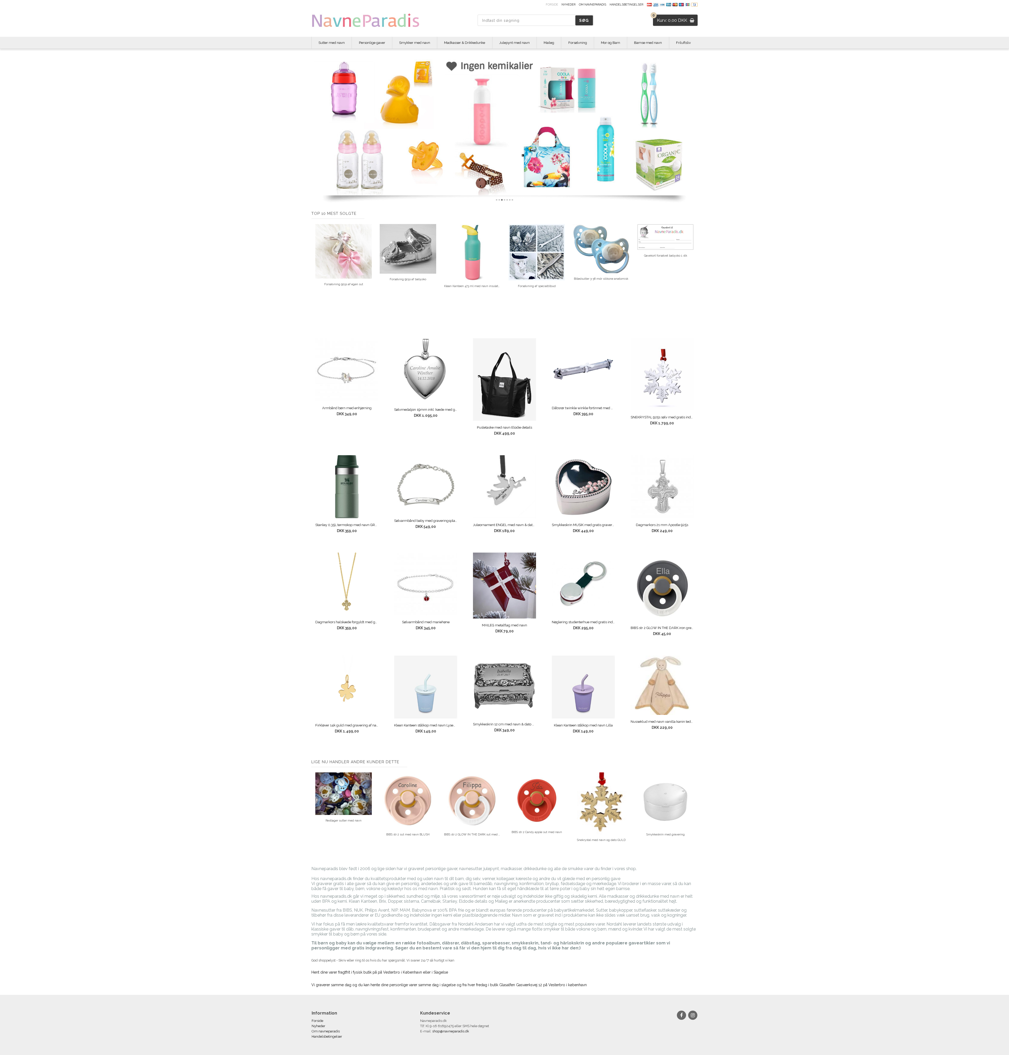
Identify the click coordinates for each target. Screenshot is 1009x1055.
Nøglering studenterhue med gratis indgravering (583, 622)
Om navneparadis (592, 4)
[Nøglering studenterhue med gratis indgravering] (583, 584)
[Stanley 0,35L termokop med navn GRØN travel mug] (346, 486)
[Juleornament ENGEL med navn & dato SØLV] (504, 486)
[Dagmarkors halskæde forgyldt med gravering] (346, 584)
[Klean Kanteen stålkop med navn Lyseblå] (425, 687)
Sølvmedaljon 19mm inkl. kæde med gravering (425, 410)
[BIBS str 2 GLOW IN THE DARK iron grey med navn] (662, 587)
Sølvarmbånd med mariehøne (426, 622)
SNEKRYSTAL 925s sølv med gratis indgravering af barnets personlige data (662, 417)
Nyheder (568, 4)
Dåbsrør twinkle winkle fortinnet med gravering (583, 408)
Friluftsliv (683, 43)
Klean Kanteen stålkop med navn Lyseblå (425, 725)
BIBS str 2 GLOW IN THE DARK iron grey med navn (662, 628)
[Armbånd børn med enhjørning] (346, 369)
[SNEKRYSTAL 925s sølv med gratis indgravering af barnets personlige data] (662, 374)
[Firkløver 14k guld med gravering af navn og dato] (346, 687)
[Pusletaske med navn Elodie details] (504, 379)
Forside (552, 4)
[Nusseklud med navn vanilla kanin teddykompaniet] (662, 685)
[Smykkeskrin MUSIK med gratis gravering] (583, 486)
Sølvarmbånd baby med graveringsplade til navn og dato (425, 521)
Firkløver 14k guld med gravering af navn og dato (346, 725)
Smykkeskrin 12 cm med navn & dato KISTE (504, 724)
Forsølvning (577, 43)
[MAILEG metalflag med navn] (504, 586)
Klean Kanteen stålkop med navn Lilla (583, 725)
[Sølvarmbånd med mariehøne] (425, 584)
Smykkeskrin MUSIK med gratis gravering (583, 525)
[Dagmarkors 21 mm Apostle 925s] (662, 486)
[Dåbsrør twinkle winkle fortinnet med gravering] (583, 369)
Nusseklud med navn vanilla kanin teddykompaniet (662, 722)
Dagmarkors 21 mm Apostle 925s (662, 525)
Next (694, 270)
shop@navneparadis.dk (450, 1031)
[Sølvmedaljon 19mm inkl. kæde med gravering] (425, 370)
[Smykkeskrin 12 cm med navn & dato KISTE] (504, 686)
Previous (315, 270)
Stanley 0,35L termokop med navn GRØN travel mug (346, 525)
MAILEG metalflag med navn (504, 625)
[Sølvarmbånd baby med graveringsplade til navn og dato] (425, 484)
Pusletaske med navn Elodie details (504, 427)
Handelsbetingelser (626, 4)
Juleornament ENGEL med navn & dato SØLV (504, 525)
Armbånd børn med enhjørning (347, 408)
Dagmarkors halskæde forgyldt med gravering (346, 622)
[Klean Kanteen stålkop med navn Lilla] (583, 687)
